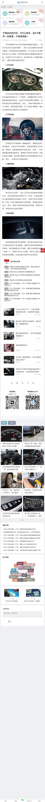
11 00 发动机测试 (17, 568)
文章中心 (29, 801)
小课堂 (10, 7)
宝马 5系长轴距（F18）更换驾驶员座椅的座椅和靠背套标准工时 (22, 289)
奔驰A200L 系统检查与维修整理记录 (20, 272)
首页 (4, 7)
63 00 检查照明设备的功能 (28, 576)
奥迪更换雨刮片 (22, 345)
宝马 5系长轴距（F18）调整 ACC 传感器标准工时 (20, 544)
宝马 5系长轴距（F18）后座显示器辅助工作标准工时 (22, 284)
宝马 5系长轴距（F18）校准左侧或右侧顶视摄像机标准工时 (23, 535)
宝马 (24, 568)
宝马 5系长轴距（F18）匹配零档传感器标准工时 (20, 529)
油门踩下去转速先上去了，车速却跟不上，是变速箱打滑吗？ (33, 516)
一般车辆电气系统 (28, 567)
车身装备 (27, 564)
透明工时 (29, 570)
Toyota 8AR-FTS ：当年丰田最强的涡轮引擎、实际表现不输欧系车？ (28, 312)
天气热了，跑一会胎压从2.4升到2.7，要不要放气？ (11, 492)
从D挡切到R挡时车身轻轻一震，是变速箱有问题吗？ (11, 469)
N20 (20, 574)
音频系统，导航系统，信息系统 (20, 580)
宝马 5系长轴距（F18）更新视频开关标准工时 (19, 541)
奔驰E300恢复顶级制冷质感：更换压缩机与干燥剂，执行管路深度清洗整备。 (22, 268)
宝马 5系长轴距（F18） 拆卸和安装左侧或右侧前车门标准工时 (24, 550)
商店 (16, 801)
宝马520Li (13, 575)
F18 (20, 562)
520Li (31, 572)
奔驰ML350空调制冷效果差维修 (18, 280)
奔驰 (28, 579)
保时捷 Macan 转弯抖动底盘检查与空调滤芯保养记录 (22, 276)
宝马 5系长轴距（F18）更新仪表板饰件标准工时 (20, 547)
